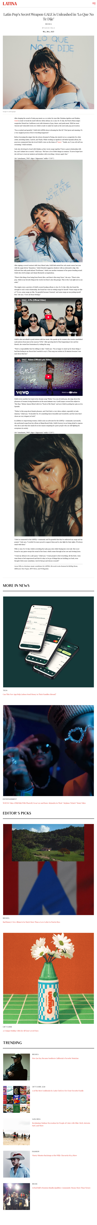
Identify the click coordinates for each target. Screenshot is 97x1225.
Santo (59, 142)
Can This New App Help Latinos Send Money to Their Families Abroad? (29, 694)
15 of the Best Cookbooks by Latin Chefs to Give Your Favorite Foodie (58, 1091)
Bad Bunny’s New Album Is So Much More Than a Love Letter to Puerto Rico (31, 922)
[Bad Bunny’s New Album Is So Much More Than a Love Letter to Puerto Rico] (48, 869)
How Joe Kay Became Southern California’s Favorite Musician (55, 1058)
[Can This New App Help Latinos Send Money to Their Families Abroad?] (48, 641)
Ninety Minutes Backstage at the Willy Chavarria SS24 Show (54, 1155)
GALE (16, 121)
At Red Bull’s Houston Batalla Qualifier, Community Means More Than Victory (61, 1188)
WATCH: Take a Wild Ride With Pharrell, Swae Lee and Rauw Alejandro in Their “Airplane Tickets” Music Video (44, 803)
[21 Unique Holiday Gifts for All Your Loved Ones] (48, 978)
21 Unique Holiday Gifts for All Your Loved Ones (20, 1031)
